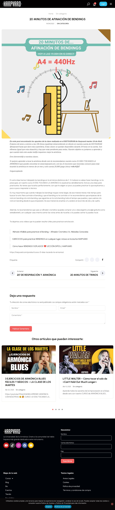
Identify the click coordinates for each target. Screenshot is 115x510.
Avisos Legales (68, 478)
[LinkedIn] (97, 260)
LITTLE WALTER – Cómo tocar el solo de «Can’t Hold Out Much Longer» (85, 380)
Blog (7, 482)
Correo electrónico (67, 443)
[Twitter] (92, 260)
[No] (112, 504)
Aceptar (49, 507)
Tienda (8, 494)
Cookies (66, 482)
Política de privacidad (71, 486)
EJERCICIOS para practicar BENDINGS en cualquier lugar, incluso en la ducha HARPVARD (50, 239)
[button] (52, 409)
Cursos (8, 478)
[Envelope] (31, 445)
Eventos (8, 490)
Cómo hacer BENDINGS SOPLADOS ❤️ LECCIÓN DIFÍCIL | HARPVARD (42, 246)
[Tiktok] (12, 445)
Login (103, 4)
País (62, 451)
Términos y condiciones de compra (77, 490)
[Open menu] (111, 4)
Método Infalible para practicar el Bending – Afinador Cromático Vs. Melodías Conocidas (50, 232)
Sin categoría (61, 14)
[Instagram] (18, 445)
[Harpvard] (12, 4)
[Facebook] (87, 260)
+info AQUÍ (75, 167)
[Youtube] (6, 445)
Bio (6, 486)
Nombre (64, 434)
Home (51, 14)
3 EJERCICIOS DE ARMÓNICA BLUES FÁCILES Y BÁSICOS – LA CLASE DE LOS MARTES (28, 382)
